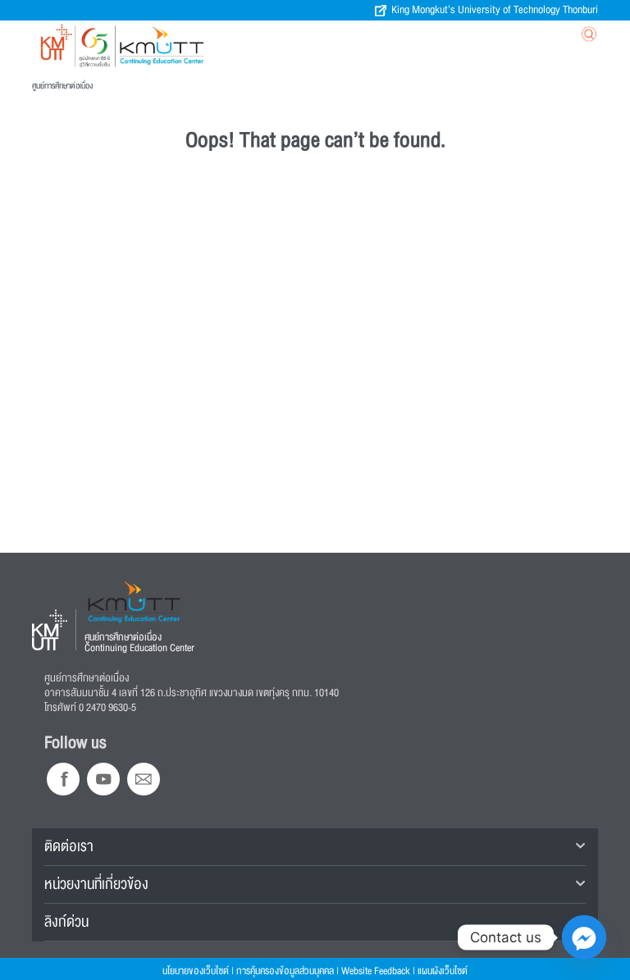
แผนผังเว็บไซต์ (443, 971)
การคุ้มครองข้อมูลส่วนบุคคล (285, 971)
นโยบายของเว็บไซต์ (195, 971)
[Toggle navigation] (506, 36)
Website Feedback (375, 971)
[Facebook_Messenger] (584, 937)
